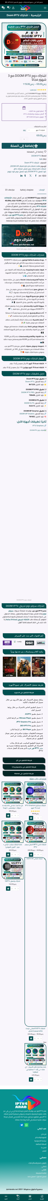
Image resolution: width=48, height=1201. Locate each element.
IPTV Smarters (38, 425)
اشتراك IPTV (41, 206)
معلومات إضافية (26, 190)
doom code (35, 166)
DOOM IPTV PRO (27, 392)
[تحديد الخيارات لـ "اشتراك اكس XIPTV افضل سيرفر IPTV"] (31, 854)
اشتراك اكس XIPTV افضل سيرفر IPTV (35, 845)
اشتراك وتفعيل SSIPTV (12, 881)
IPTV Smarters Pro (24, 722)
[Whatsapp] (26, 1125)
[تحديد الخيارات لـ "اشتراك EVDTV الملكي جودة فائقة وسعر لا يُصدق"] (31, 1038)
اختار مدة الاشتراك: (40, 126)
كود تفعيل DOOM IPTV (37, 171)
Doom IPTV (29, 381)
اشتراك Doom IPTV (17, 15)
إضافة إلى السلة (22, 146)
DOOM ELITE (29, 403)
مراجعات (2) (10, 190)
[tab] (41, 190)
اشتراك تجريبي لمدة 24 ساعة (18, 619)
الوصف (42, 190)
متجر (35, 748)
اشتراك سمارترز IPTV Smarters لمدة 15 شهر (35, 806)
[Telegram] (21, 1125)
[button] (5, 666)
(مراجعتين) (33, 89)
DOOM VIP (14, 166)
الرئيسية (36, 15)
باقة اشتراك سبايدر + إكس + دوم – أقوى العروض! (12, 845)
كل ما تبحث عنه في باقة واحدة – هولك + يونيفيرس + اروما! (12, 806)
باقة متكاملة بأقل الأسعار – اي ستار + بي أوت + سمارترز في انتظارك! (35, 1069)
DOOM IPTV (36, 156)
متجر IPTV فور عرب (15, 215)
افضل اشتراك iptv (21, 169)
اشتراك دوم (32, 169)
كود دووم (11, 171)
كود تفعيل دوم (21, 171)
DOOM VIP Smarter (27, 413)
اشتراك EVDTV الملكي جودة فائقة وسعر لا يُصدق (35, 1029)
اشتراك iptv (42, 169)
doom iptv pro (25, 166)
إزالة (24, 130)
